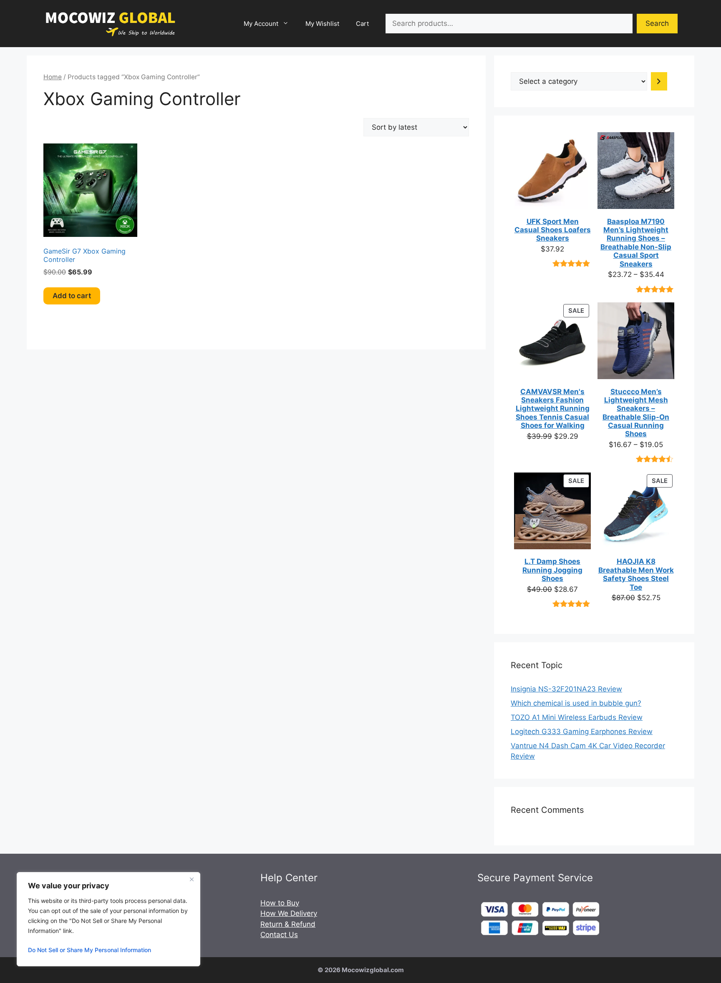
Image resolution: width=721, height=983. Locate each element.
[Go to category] (659, 81)
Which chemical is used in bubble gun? (576, 703)
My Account (261, 24)
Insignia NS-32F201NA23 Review (566, 689)
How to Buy (279, 903)
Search (657, 23)
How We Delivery (288, 913)
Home (52, 77)
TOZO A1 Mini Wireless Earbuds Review (577, 717)
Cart (362, 24)
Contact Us (279, 934)
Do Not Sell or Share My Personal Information (89, 949)
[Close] (192, 879)
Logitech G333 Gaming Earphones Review (582, 731)
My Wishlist (322, 24)
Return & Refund (287, 924)
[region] (108, 919)
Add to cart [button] (72, 296)
